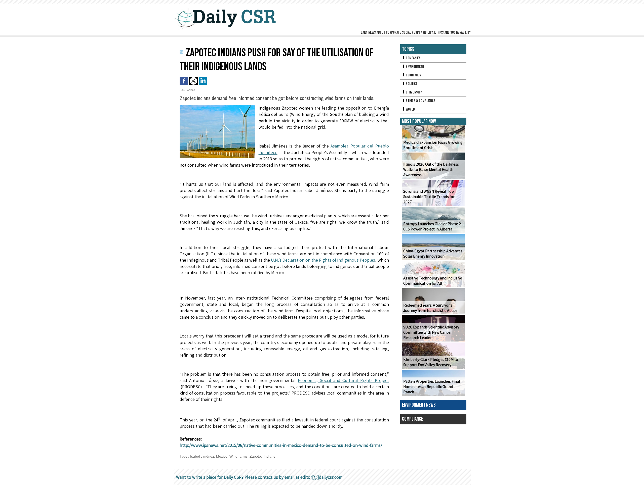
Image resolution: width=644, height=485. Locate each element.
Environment (414, 66)
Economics (413, 75)
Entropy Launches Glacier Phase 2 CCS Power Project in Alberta (432, 226)
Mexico (221, 456)
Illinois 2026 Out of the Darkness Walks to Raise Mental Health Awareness (431, 169)
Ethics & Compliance (420, 101)
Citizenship (413, 92)
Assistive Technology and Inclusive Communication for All (432, 280)
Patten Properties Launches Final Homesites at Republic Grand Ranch (431, 387)
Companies (413, 58)
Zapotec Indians (262, 456)
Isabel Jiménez (202, 456)
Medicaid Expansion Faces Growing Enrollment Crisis (433, 145)
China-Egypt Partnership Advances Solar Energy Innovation (432, 253)
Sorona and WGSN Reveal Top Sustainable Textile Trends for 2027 (429, 197)
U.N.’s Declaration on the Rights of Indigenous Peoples (323, 260)
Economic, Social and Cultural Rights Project (343, 380)
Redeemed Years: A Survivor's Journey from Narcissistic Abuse (430, 308)
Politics (411, 83)
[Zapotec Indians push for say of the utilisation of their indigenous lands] (217, 106)
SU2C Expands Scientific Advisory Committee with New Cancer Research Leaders (431, 332)
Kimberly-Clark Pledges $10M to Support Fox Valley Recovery (430, 362)
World (410, 109)
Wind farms (238, 456)
